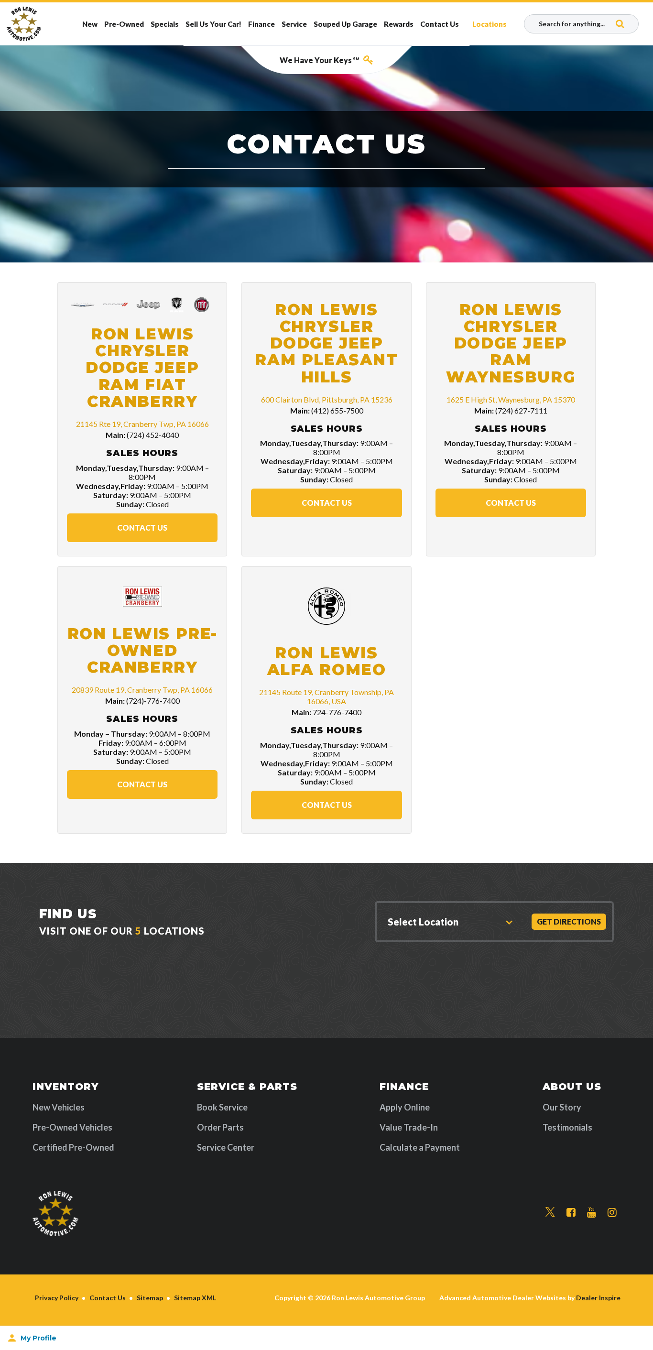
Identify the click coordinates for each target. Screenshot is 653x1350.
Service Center (225, 1147)
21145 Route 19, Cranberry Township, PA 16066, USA (326, 696)
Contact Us (439, 24)
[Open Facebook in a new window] (571, 1212)
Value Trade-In (409, 1127)
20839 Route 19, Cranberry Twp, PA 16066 (142, 689)
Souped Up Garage (345, 24)
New (90, 24)
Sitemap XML (195, 1298)
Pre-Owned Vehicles (72, 1127)
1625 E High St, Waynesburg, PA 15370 (510, 399)
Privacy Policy (56, 1298)
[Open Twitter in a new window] (550, 1212)
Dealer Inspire (598, 1298)
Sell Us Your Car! (213, 24)
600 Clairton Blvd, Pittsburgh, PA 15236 (326, 399)
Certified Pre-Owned (73, 1147)
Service (294, 24)
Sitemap (150, 1298)
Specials (165, 24)
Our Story (562, 1107)
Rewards (399, 24)
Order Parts (220, 1127)
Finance (261, 24)
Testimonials (567, 1127)
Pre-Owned (124, 24)
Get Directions (569, 921)
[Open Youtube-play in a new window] (591, 1212)
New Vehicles (59, 1107)
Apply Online (405, 1107)
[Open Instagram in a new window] (612, 1212)
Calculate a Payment (420, 1147)
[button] (448, 922)
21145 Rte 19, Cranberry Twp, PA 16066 (142, 423)
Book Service (222, 1107)
